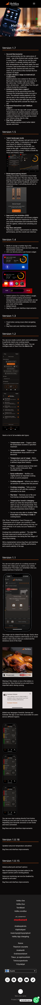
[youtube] (26, 979)
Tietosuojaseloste (20, 961)
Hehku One (20, 901)
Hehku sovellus (21, 911)
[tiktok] (33, 979)
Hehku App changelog (20, 937)
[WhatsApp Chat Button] (36, 1000)
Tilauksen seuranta (20, 947)
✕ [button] (38, 997)
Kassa (20, 943)
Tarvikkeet (21, 908)
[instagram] (20, 979)
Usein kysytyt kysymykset (20, 933)
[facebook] (13, 979)
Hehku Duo (20, 904)
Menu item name (20, 996)
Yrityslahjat (20, 964)
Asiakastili (20, 950)
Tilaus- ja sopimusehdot (20, 957)
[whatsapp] (7, 979)
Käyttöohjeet (20, 930)
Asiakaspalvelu (20, 926)
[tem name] (20, 991)
